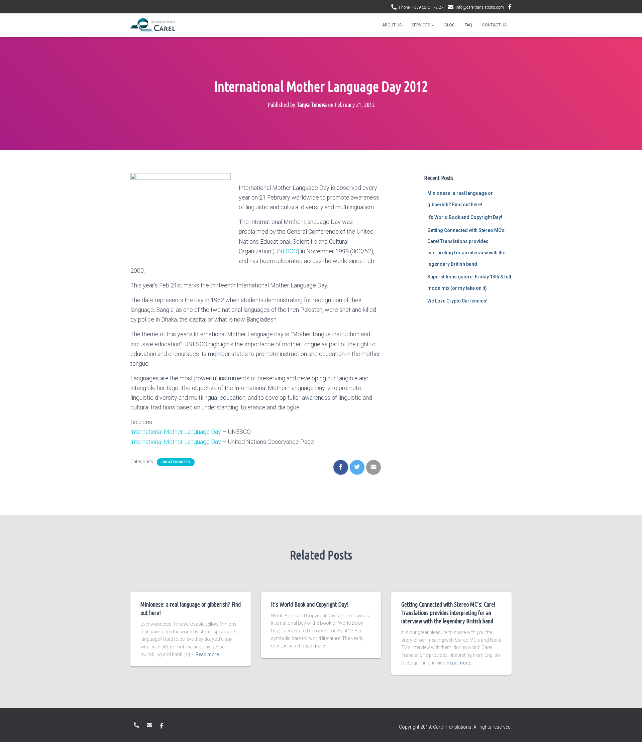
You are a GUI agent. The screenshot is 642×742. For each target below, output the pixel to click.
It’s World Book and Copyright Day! (464, 217)
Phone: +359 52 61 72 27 (421, 7)
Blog (449, 25)
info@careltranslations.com (480, 7)
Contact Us (494, 25)
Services (421, 25)
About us (392, 25)
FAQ (468, 25)
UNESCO (285, 251)
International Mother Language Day (175, 431)
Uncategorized (176, 462)
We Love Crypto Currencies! (457, 300)
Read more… (209, 654)
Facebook (510, 7)
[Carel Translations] (152, 25)
